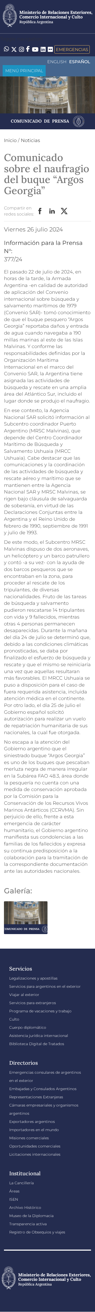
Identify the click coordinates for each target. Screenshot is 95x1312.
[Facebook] (28, 49)
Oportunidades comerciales (34, 1146)
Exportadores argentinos (32, 1121)
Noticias (30, 140)
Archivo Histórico (25, 1207)
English (56, 61)
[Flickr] (50, 49)
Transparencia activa (28, 1224)
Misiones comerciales (29, 1138)
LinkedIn (52, 211)
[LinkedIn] (43, 49)
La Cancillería (21, 1183)
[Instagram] (21, 49)
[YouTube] (35, 49)
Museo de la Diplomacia (31, 1215)
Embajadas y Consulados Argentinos (43, 1088)
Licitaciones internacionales (34, 1154)
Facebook (40, 211)
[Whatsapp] (6, 49)
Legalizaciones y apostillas (33, 978)
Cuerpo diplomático (27, 1027)
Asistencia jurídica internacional (38, 1035)
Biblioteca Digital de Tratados (36, 1043)
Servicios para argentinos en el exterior (45, 986)
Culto (14, 1019)
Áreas (14, 1191)
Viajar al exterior (24, 994)
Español (79, 61)
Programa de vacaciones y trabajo (40, 1011)
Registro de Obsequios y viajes (37, 1232)
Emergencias (72, 49)
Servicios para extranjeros (32, 1002)
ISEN (13, 1199)
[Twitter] (14, 49)
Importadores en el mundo (34, 1129)
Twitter (64, 211)
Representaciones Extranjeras (36, 1097)
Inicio (10, 140)
